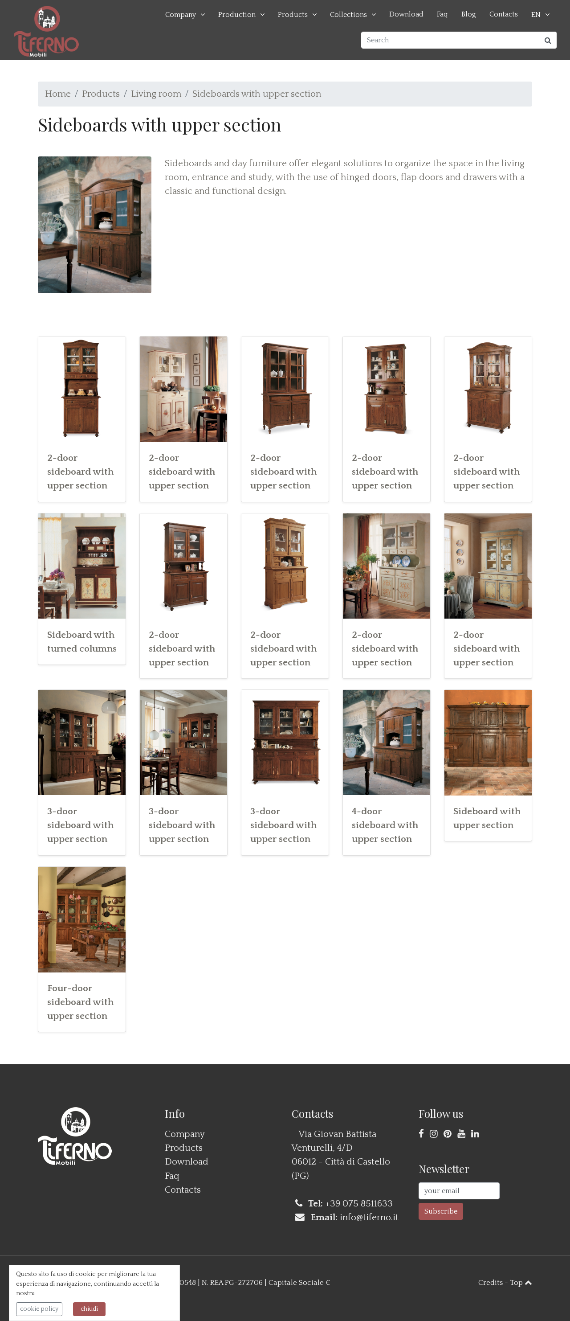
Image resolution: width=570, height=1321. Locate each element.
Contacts (503, 14)
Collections (348, 15)
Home (58, 94)
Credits (490, 1283)
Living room (156, 94)
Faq (442, 14)
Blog (468, 14)
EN (536, 15)
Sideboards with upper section (256, 94)
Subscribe (440, 1211)
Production (237, 15)
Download (406, 14)
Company (180, 15)
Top (517, 1283)
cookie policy (39, 1309)
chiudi (89, 1309)
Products (293, 15)
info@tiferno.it (369, 1217)
